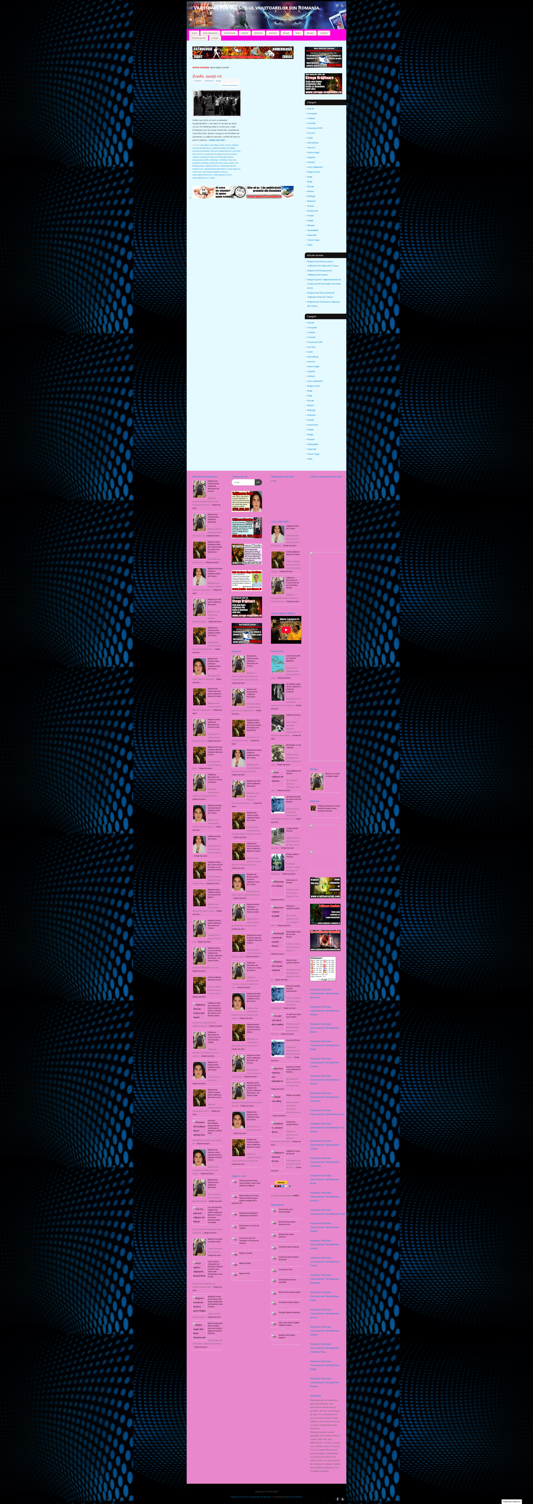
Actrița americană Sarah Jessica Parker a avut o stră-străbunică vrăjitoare (250, 1183)
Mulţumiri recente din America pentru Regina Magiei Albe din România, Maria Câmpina (215, 1302)
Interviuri (273, 33)
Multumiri (258, 33)
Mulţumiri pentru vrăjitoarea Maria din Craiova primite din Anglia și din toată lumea (324, 283)
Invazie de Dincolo (293, 1040)
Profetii (310, 215)
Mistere (310, 191)
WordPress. (298, 1497)
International (229, 33)
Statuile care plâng (293, 1095)
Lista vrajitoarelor (210, 33)
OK (257, 482)
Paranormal (312, 211)
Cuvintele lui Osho (285, 1270)
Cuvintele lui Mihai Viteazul (289, 1302)
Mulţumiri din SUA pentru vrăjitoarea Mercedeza (214, 602)
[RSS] (342, 6)
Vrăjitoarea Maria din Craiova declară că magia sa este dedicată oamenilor (329, 808)
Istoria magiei (313, 152)
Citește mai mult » (238, 683)
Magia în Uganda (245, 1253)
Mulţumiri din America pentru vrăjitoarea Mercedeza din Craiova (213, 486)
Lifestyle (311, 162)
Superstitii (311, 235)
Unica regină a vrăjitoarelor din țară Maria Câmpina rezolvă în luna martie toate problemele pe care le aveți (215, 1269)
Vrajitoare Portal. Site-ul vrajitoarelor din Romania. (257, 7)
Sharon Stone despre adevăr (289, 1292)
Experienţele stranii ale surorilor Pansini (293, 934)
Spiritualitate (312, 230)
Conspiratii (312, 113)
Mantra (288, 1497)
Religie (310, 220)
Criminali (311, 123)
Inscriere (311, 133)
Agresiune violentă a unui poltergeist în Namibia (293, 1069)
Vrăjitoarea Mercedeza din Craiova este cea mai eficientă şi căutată (214, 1037)
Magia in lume (313, 172)
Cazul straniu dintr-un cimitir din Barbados (293, 658)
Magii (309, 177)
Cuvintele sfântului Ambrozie (289, 1312)
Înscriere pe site (198, 38)
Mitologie (311, 196)
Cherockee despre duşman (289, 1247)
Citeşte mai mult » (213, 536)
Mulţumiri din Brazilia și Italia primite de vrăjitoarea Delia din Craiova (214, 664)
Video (298, 33)
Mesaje (286, 33)
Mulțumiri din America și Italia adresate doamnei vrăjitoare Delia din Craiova (215, 1155)
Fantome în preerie (293, 715)
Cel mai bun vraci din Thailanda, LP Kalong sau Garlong (249, 1240)
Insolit (310, 138)
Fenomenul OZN (314, 128)
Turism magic (313, 240)
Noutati (310, 206)
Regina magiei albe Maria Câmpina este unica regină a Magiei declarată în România (215, 1328)
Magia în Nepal (245, 1263)
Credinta (323, 33)
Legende (311, 157)
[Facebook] (337, 6)
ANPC (296, 1195)
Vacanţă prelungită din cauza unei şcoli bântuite (293, 799)
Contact (215, 38)
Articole (245, 33)
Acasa (194, 33)
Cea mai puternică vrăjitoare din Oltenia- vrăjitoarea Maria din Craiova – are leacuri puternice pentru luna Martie (215, 1214)
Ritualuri (310, 33)
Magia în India (244, 1273)
